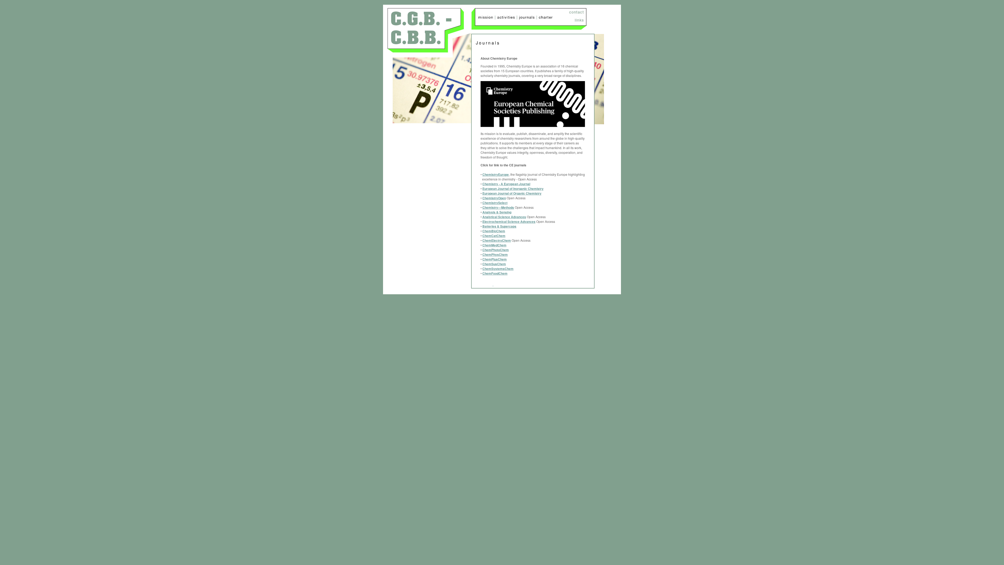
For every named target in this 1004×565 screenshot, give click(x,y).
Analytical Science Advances (504, 216)
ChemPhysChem (495, 254)
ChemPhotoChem (495, 249)
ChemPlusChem (494, 259)
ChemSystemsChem (498, 268)
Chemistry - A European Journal (506, 184)
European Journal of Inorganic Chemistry (513, 188)
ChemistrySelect (494, 202)
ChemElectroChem (496, 240)
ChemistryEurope (495, 174)
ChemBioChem (493, 231)
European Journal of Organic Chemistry (511, 193)
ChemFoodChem (494, 273)
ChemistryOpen (494, 198)
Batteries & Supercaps (499, 226)
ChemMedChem (494, 245)
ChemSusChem (494, 264)
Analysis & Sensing (496, 212)
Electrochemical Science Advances (508, 221)
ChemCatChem (493, 235)
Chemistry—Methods (498, 207)
